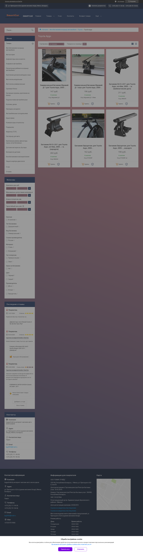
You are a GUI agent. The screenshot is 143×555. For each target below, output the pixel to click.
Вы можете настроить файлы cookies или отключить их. (71, 544)
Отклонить (80, 549)
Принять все (65, 549)
